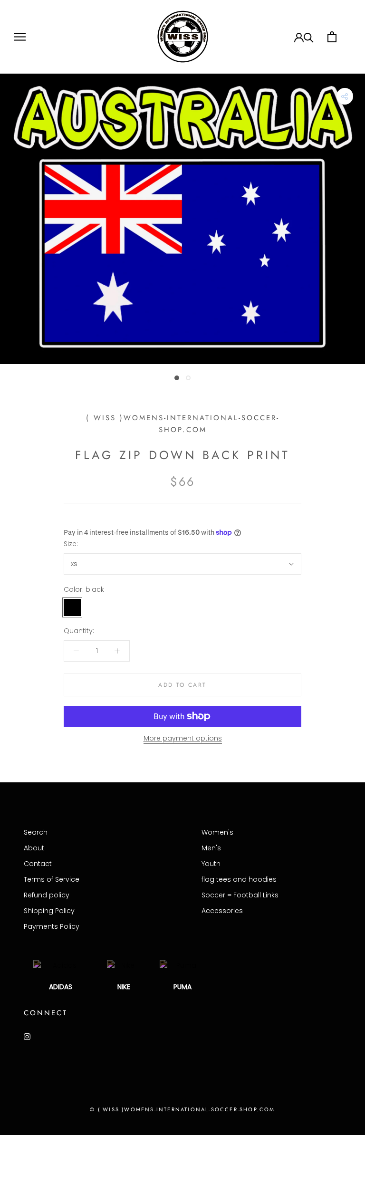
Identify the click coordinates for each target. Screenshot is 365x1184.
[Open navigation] (20, 37)
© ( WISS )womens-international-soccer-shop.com (182, 1109)
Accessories (222, 910)
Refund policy (46, 895)
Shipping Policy (49, 910)
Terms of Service (51, 879)
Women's (217, 832)
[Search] (309, 37)
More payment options (183, 738)
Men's (211, 848)
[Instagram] (27, 1036)
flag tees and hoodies (239, 879)
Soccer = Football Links (240, 895)
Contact (38, 863)
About (34, 848)
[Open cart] (331, 36)
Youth (211, 863)
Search (36, 832)
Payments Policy (51, 926)
